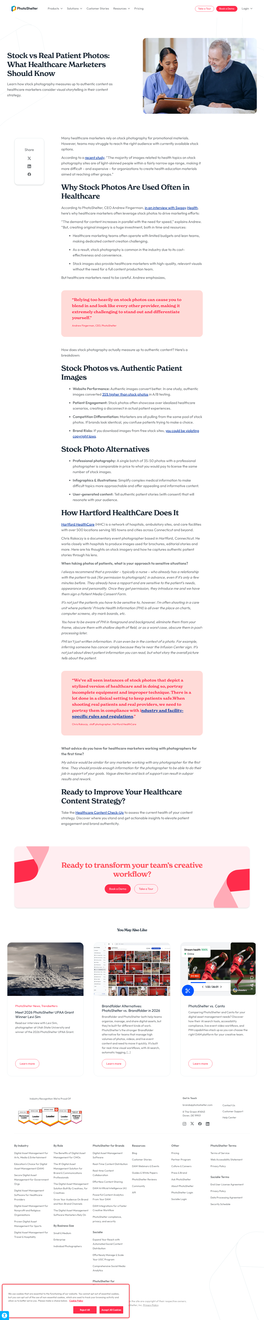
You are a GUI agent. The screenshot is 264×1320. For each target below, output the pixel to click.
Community (138, 1186)
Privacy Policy (218, 1166)
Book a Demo (226, 8)
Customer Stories (98, 8)
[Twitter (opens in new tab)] (192, 1123)
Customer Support (233, 1111)
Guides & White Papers (145, 1172)
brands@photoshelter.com (197, 1105)
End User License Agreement (227, 1184)
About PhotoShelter (182, 1186)
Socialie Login (179, 1199)
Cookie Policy (76, 1300)
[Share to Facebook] (29, 174)
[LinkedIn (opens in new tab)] (207, 1124)
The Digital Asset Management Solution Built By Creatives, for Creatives (71, 1188)
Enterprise (59, 1239)
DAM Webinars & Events (145, 1166)
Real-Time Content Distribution (110, 1164)
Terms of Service (220, 1153)
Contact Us (229, 1105)
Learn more (29, 1063)
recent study (94, 157)
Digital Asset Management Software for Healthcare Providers (29, 1195)
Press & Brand (179, 1172)
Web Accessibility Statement (226, 1159)
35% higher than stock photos (125, 394)
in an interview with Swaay (165, 207)
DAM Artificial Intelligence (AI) (110, 1188)
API (134, 1192)
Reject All (85, 1309)
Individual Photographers (68, 1246)
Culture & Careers (181, 1166)
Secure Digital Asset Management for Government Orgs (31, 1180)
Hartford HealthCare (77, 524)
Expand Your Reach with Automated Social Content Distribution (107, 1244)
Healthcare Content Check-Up (99, 812)
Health (192, 207)
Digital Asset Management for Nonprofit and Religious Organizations (31, 1210)
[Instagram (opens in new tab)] (184, 1124)
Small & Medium (62, 1233)
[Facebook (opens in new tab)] (200, 1124)
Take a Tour (204, 8)
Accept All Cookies (111, 1309)
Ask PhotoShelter (181, 1179)
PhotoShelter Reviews (144, 1179)
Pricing (138, 8)
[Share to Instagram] (29, 166)
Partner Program (181, 1159)
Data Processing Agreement (226, 1197)
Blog (134, 1153)
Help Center (229, 1117)
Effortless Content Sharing (108, 1181)
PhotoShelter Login (182, 1192)
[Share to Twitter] (29, 158)
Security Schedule (220, 1204)
